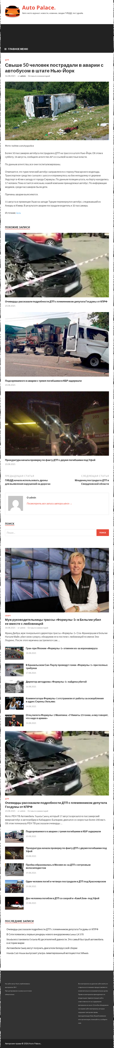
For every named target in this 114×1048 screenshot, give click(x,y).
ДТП (7, 60)
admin (23, 76)
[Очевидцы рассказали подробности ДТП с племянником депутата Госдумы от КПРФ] (57, 298)
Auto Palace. (39, 7)
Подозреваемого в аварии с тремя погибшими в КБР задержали (43, 380)
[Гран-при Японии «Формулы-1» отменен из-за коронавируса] (14, 658)
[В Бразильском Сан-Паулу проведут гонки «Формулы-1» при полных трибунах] (14, 675)
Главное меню (18, 49)
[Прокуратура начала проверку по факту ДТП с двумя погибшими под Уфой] (57, 456)
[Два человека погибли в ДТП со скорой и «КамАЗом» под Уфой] (14, 908)
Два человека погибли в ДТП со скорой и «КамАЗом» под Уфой (62, 898)
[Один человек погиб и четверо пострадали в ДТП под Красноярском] (14, 892)
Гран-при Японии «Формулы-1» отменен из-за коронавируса (62, 648)
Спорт (8, 616)
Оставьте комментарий (39, 76)
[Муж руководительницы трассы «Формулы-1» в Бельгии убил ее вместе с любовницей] (57, 613)
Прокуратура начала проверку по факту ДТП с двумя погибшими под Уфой (50, 460)
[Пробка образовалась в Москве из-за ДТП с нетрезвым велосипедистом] (14, 875)
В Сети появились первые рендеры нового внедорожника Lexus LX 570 (45, 934)
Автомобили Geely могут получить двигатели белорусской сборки (42, 948)
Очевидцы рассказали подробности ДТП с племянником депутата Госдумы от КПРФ (56, 301)
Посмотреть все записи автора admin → (49, 503)
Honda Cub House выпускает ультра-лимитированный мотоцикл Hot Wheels (47, 953)
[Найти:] (57, 532)
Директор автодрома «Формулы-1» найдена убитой (56, 681)
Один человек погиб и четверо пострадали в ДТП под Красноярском (66, 881)
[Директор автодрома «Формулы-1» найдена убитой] (14, 692)
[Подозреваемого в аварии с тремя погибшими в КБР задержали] (57, 377)
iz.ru (18, 212)
